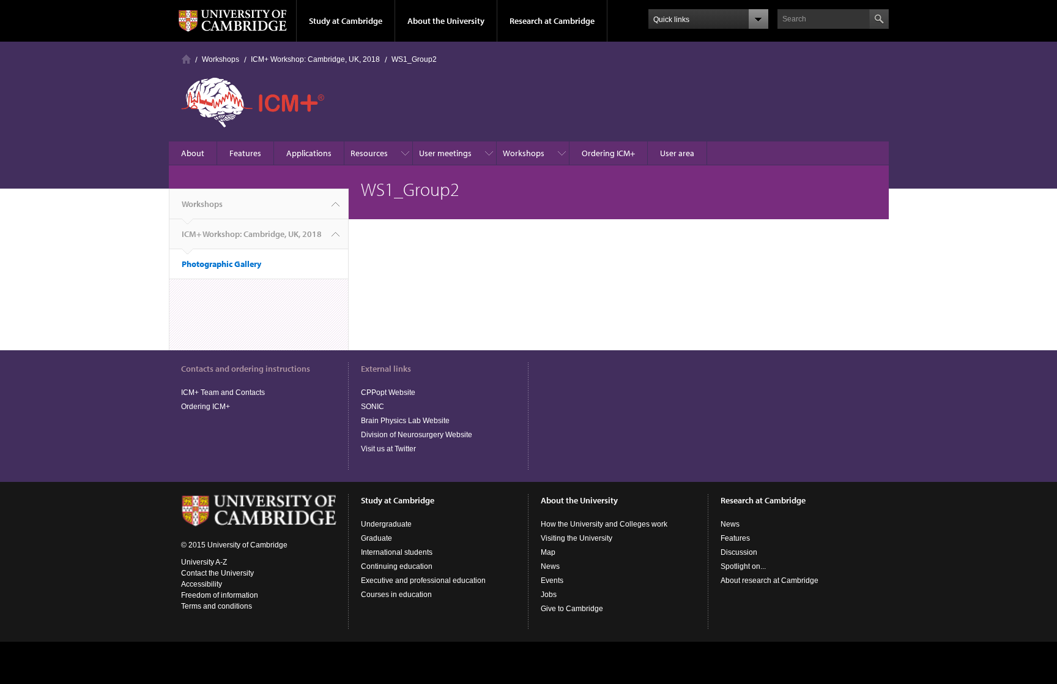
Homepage (186, 59)
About (192, 153)
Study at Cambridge (345, 20)
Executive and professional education (423, 580)
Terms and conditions (216, 606)
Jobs (549, 594)
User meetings (445, 153)
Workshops (220, 59)
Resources (369, 153)
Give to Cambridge (572, 608)
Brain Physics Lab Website (405, 420)
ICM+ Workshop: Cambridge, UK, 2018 (315, 59)
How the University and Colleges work (604, 524)
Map (548, 552)
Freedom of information (219, 595)
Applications (309, 153)
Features (245, 153)
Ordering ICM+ (608, 153)
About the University (445, 20)
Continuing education (396, 566)
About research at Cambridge (769, 580)
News (550, 566)
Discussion (739, 552)
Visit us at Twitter (388, 449)
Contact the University (217, 573)
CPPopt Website (388, 392)
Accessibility (201, 584)
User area (677, 153)
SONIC (372, 406)
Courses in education (396, 594)
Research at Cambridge (552, 20)
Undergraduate (386, 524)
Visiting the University (576, 538)
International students (396, 552)
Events (552, 580)
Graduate (376, 538)
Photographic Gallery (221, 263)
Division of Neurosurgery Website (416, 434)
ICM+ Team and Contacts (223, 392)
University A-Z (204, 562)
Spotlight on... (743, 566)
